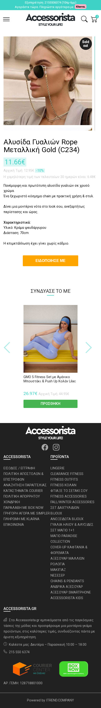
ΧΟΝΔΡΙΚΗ (12, 502)
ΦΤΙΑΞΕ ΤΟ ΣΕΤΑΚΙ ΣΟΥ (69, 491)
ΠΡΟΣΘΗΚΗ (50, 403)
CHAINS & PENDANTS (67, 581)
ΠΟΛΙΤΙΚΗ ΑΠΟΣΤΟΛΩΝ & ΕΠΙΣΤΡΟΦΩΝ (23, 477)
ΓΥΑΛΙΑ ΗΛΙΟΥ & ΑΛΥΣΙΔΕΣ (71, 525)
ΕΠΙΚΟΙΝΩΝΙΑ (14, 525)
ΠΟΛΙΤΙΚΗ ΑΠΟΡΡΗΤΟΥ (22, 496)
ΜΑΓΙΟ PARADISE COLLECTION (63, 539)
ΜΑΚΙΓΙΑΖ (58, 570)
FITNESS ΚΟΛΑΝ (63, 485)
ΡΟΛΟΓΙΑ (57, 564)
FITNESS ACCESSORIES (68, 496)
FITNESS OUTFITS (64, 480)
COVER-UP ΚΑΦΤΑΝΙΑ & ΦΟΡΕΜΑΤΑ (68, 550)
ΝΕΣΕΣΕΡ (57, 575)
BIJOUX (56, 513)
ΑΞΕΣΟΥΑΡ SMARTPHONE (70, 592)
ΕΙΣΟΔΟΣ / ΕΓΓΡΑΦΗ (19, 468)
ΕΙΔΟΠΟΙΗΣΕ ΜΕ (50, 261)
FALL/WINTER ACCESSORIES (72, 502)
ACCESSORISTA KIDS (66, 598)
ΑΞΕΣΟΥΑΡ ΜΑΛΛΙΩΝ (67, 559)
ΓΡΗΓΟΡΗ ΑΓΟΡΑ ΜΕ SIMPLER (27, 513)
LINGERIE (57, 468)
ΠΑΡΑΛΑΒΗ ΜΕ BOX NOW (23, 508)
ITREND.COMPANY (60, 700)
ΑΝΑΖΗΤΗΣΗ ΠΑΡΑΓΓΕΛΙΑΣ (25, 485)
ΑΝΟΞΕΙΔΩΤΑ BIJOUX (66, 519)
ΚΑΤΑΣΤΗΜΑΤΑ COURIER (23, 491)
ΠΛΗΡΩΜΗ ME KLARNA (21, 519)
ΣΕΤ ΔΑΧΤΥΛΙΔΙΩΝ (64, 508)
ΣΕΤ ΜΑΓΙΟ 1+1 (62, 530)
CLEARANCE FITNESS (66, 474)
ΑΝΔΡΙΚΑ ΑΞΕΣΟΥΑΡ (66, 587)
